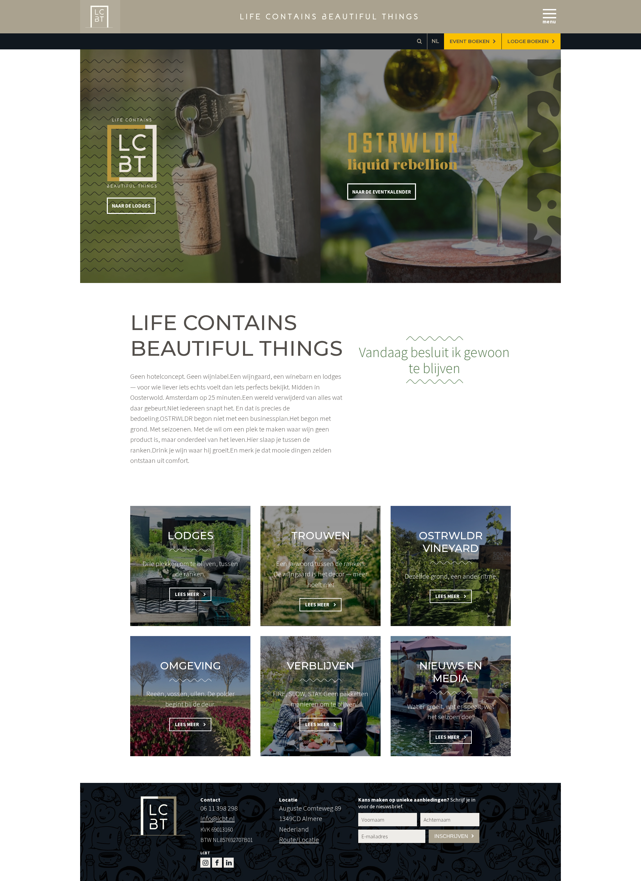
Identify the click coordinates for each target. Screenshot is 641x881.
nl (435, 41)
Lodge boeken (528, 41)
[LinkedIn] (229, 863)
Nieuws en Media (450, 672)
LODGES (190, 535)
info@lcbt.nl (217, 818)
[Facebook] (217, 863)
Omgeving (190, 665)
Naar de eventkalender (381, 192)
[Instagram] (205, 863)
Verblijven (320, 665)
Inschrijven (451, 836)
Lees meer (187, 594)
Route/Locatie (299, 839)
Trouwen (320, 535)
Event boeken (469, 41)
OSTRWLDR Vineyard (451, 542)
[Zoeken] (419, 41)
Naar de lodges (131, 206)
